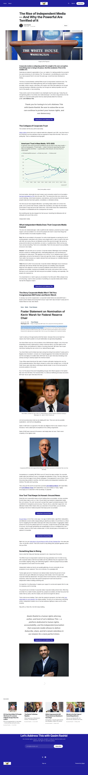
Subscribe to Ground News (44, 513)
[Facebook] (45, 757)
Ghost (82, 763)
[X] (42, 757)
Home (5, 3)
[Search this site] (69, 3)
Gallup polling (22, 132)
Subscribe (80, 3)
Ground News (23, 519)
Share (65, 25)
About (9, 3)
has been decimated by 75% (27, 196)
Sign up (44, 763)
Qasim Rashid (27, 25)
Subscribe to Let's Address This (44, 119)
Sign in (73, 3)
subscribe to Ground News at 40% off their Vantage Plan (45, 541)
